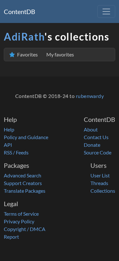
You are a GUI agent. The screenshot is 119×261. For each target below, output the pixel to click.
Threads (99, 183)
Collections (102, 191)
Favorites (45, 54)
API (8, 145)
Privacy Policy (19, 221)
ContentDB (19, 11)
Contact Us (96, 137)
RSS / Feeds (16, 152)
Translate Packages (24, 191)
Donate (92, 145)
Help (9, 129)
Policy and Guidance (26, 137)
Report (11, 237)
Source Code (97, 152)
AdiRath (24, 36)
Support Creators (23, 183)
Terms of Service (21, 214)
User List (100, 175)
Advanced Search (22, 175)
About (91, 129)
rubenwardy (90, 96)
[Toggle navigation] (106, 11)
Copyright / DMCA (24, 229)
